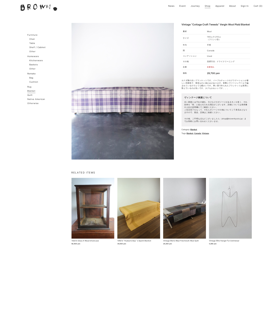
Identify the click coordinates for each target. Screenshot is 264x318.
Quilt (30, 95)
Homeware (33, 56)
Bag (31, 77)
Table (32, 43)
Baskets (33, 64)
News (171, 6)
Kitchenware (36, 60)
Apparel (219, 6)
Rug (29, 87)
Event (182, 6)
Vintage (205, 133)
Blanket (31, 91)
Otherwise (33, 103)
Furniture (32, 35)
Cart (256, 6)
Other (32, 51)
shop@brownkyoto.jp (232, 118)
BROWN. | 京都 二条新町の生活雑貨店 (38, 7)
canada (197, 133)
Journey (195, 6)
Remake (31, 73)
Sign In (245, 6)
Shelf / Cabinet (37, 47)
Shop (208, 6)
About (232, 6)
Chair (32, 39)
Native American (36, 99)
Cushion (33, 82)
